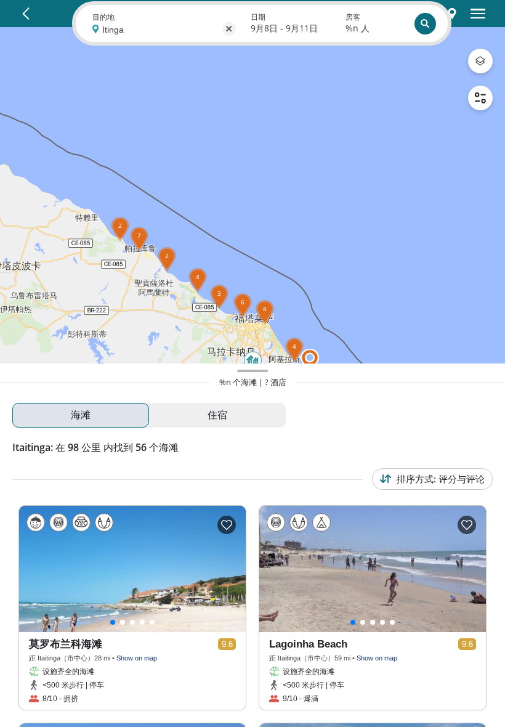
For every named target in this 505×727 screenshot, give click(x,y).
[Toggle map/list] (452, 13)
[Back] (26, 13)
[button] (120, 241)
